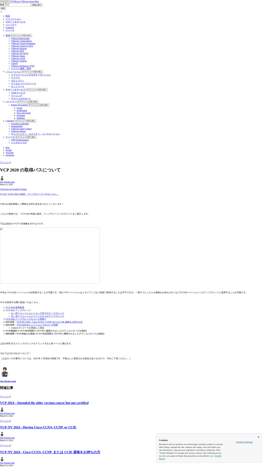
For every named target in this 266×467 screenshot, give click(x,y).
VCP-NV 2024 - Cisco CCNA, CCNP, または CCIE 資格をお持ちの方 (50, 452)
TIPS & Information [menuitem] (20, 140)
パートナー (11, 25)
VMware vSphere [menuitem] (19, 61)
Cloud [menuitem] (19, 108)
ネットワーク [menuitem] (17, 86)
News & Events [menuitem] (23, 113)
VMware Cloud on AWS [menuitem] (22, 46)
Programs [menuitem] (21, 115)
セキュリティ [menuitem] (17, 80)
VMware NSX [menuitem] (17, 51)
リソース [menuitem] (10, 137)
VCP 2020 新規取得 (15, 307)
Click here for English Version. (13, 189)
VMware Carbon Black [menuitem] (21, 41)
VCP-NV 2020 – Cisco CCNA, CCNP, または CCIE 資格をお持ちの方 (50, 322)
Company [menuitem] (10, 121)
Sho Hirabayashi (7, 182)
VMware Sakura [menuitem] (18, 131)
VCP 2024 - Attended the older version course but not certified (44, 403)
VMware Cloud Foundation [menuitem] (23, 43)
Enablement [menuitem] (22, 110)
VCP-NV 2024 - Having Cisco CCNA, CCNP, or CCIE (38, 427)
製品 (8, 16)
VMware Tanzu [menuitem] (18, 56)
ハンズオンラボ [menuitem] (19, 142)
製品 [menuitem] (8, 35)
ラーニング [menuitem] (16, 95)
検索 (2, 5)
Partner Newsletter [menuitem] (19, 105)
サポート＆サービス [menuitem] (15, 89)
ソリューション (13, 19)
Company (10, 27)
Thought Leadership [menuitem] (20, 124)
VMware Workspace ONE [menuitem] (22, 66)
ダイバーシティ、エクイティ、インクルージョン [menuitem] (35, 134)
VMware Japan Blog (30, 1)
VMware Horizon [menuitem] (19, 48)
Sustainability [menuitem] (17, 126)
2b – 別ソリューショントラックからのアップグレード (37, 316)
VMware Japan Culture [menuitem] (21, 129)
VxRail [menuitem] (14, 63)
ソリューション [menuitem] (13, 71)
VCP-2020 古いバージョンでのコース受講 (37, 325)
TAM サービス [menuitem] (18, 93)
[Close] (258, 437)
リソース (10, 30)
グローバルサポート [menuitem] (21, 98)
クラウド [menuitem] (15, 78)
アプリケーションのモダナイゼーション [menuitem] (31, 75)
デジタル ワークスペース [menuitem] (23, 83)
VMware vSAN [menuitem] (18, 58)
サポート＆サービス (15, 22)
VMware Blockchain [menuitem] (20, 38)
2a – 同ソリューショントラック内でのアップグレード (37, 313)
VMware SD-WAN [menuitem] (19, 53)
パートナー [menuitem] (11, 101)
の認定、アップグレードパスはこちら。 (29, 194)
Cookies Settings (244, 442)
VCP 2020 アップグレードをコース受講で (26, 319)
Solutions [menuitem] (21, 118)
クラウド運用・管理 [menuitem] (21, 68)
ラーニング (5, 162)
